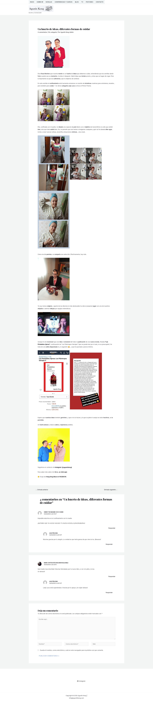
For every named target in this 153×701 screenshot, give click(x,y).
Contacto (99, 2)
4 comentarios (42, 32)
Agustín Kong (53, 533)
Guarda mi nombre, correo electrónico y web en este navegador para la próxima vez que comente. (71, 650)
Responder (111, 528)
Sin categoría (52, 32)
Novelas (49, 2)
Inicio (32, 2)
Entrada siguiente (110, 489)
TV (82, 2)
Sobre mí (40, 2)
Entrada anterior (42, 489)
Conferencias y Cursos (63, 2)
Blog (77, 2)
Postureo (89, 2)
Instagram (58, 467)
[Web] (103, 644)
